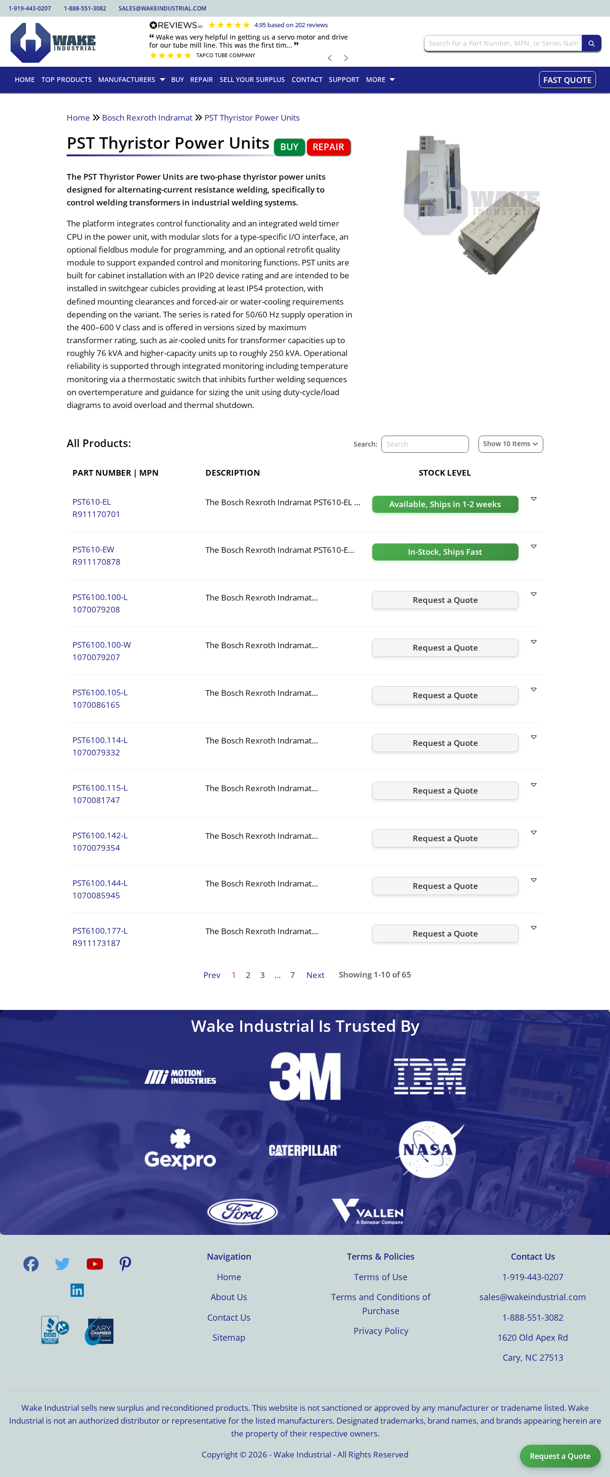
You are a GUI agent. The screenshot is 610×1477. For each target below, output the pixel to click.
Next (315, 974)
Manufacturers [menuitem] (126, 79)
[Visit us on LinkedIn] (77, 1290)
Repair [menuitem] (201, 79)
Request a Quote (560, 1456)
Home (78, 117)
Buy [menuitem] (177, 79)
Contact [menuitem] (307, 79)
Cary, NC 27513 (533, 1357)
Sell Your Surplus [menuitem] (252, 79)
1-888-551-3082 (85, 8)
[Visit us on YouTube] (95, 1264)
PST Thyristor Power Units (252, 117)
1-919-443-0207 (30, 8)
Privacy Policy (381, 1330)
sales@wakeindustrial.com (162, 8)
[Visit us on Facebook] (31, 1264)
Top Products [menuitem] (66, 79)
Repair (328, 147)
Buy (289, 147)
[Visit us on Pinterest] (125, 1264)
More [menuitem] (376, 79)
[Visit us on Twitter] (62, 1264)
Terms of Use (380, 1277)
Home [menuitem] (25, 79)
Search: (365, 443)
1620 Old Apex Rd (533, 1337)
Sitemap (229, 1337)
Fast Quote (567, 79)
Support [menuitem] (344, 79)
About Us (229, 1297)
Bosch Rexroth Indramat (147, 117)
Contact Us (229, 1317)
